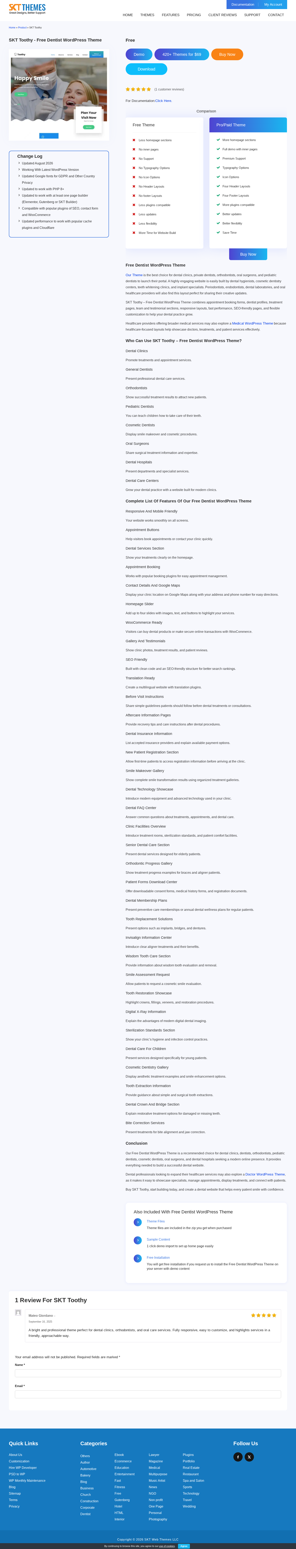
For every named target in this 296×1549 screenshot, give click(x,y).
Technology (191, 1493)
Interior (119, 1519)
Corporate (87, 1507)
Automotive (88, 1469)
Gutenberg (122, 1500)
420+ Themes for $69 (181, 54)
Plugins (188, 1455)
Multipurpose (158, 1474)
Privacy (14, 1506)
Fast (118, 1480)
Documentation (243, 4)
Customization (19, 1461)
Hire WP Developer (23, 1467)
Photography (158, 1519)
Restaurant (191, 1474)
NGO (152, 1493)
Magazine (156, 1461)
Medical (154, 1467)
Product (22, 27)
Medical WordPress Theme (252, 323)
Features (170, 15)
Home (128, 15)
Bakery (85, 1475)
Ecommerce (123, 1461)
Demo (139, 54)
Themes (147, 15)
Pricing (194, 15)
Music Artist (157, 1480)
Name (20, 1364)
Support (252, 15)
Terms (13, 1500)
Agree (183, 1546)
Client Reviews (222, 15)
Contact (276, 15)
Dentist (85, 1514)
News (153, 1487)
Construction (89, 1501)
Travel (187, 1500)
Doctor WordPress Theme (265, 1174)
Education (122, 1467)
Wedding (189, 1506)
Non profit (156, 1500)
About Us (15, 1455)
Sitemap (15, 1493)
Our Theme (134, 275)
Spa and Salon (193, 1480)
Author (85, 1462)
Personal (155, 1513)
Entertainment (125, 1474)
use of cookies (167, 1546)
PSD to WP (17, 1474)
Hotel (118, 1506)
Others (85, 1456)
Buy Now (248, 254)
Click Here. (149, 101)
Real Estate (191, 1467)
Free (118, 1493)
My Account (273, 4)
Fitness (120, 1487)
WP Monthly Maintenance (27, 1480)
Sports (187, 1487)
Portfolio (189, 1461)
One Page (156, 1506)
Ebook (119, 1455)
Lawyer (154, 1455)
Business (87, 1488)
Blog (12, 1487)
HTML (119, 1513)
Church (85, 1494)
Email (20, 1386)
